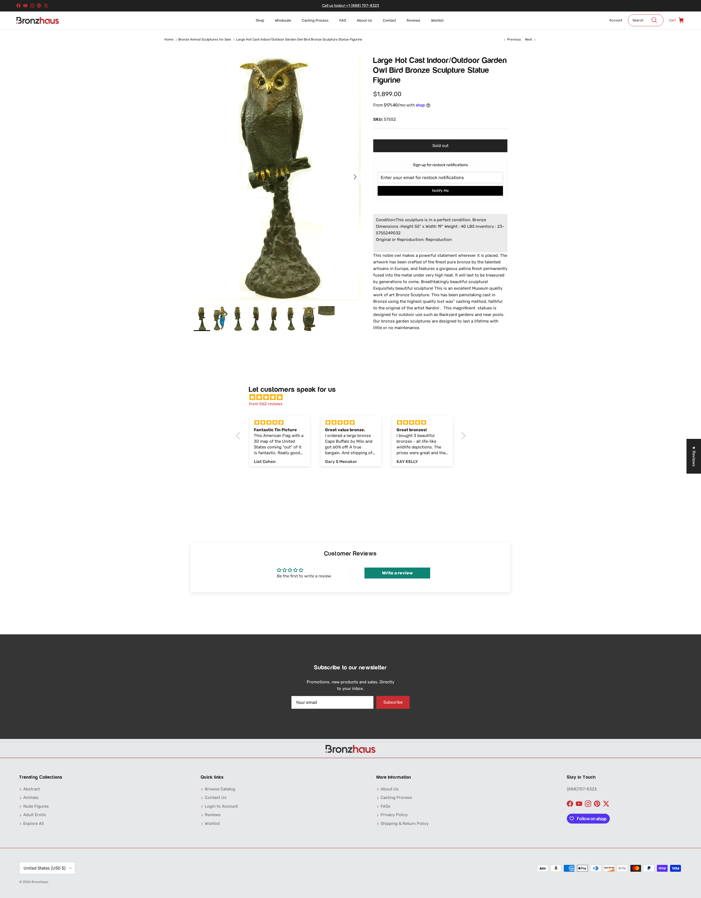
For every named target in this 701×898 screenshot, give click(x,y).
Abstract (31, 789)
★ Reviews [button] (693, 456)
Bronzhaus (39, 882)
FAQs (385, 806)
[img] (353, 397)
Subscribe (393, 702)
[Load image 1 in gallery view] (277, 174)
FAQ (342, 20)
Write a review (397, 572)
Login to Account (221, 806)
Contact (389, 20)
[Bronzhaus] (37, 20)
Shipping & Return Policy (405, 823)
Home (169, 39)
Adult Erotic (34, 814)
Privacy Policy (394, 814)
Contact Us (215, 797)
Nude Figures (36, 806)
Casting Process (315, 20)
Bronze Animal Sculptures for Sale (204, 39)
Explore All (33, 823)
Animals (31, 797)
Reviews (413, 20)
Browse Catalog (220, 789)
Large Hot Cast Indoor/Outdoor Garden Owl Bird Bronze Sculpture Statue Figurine (299, 39)
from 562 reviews (266, 403)
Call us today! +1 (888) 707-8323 (350, 5)
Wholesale (283, 20)
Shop (260, 20)
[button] (239, 435)
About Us (364, 20)
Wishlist (437, 20)
